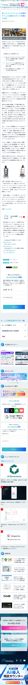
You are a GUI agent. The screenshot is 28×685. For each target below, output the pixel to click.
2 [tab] (12, 382)
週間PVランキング (6, 461)
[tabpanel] (14, 377)
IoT (11, 259)
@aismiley (12, 250)
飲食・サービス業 (14, 262)
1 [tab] (10, 382)
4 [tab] (15, 382)
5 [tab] (17, 382)
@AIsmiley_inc (7, 246)
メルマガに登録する (8, 252)
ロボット (15, 259)
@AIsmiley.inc (7, 242)
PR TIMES (8, 209)
